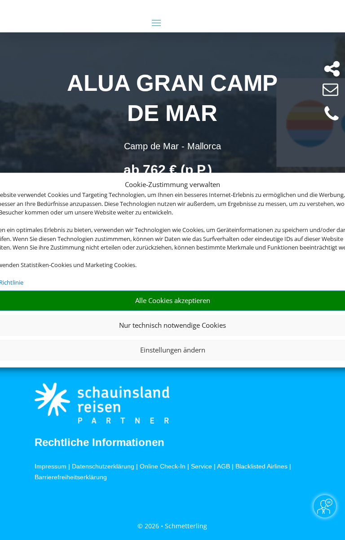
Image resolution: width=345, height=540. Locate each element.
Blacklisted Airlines (261, 466)
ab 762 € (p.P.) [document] (168, 169)
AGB (223, 466)
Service (201, 466)
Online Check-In (163, 466)
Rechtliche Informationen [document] (99, 442)
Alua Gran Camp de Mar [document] (172, 97)
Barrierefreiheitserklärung (71, 477)
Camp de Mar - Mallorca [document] (172, 146)
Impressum (50, 466)
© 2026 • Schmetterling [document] (172, 526)
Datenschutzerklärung (103, 466)
